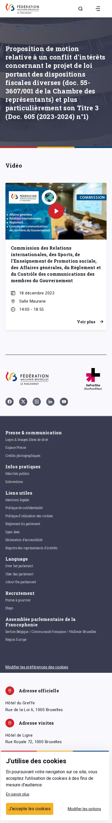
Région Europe (15, 639)
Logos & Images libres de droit (26, 439)
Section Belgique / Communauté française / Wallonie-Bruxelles (50, 631)
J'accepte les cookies (30, 808)
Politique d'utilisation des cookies (29, 516)
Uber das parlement (19, 574)
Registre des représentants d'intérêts (31, 548)
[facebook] (9, 402)
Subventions (14, 481)
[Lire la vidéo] (56, 211)
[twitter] (23, 402)
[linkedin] (50, 402)
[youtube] (64, 402)
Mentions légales (17, 500)
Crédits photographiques (23, 455)
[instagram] (37, 402)
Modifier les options (84, 809)
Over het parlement (19, 566)
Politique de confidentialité (24, 507)
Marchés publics (17, 473)
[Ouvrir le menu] (98, 8)
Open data (12, 532)
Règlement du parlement (22, 524)
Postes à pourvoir (18, 600)
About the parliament (20, 582)
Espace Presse (15, 447)
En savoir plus (17, 794)
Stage (9, 608)
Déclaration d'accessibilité (23, 540)
